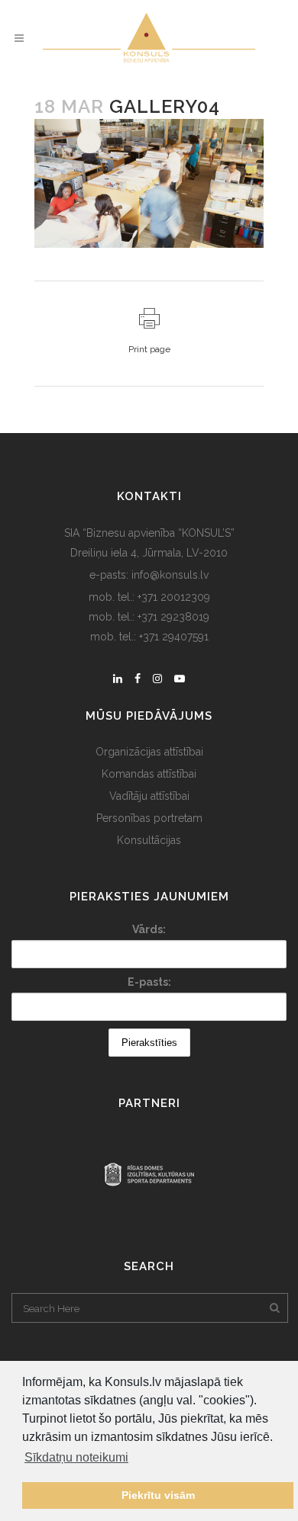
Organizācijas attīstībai (149, 752)
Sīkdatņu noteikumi (76, 1457)
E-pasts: (149, 982)
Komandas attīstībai (149, 774)
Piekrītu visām (158, 1495)
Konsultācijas (149, 840)
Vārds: (149, 929)
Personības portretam (149, 818)
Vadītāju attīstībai (149, 796)
